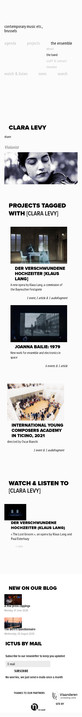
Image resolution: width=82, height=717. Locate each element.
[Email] (27, 137)
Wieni (71, 704)
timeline (51, 67)
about (50, 48)
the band (52, 54)
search (63, 73)
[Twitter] (20, 137)
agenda (10, 43)
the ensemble (61, 43)
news (42, 73)
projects (33, 43)
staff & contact (56, 61)
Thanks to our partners (29, 693)
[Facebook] (14, 137)
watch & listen (16, 73)
